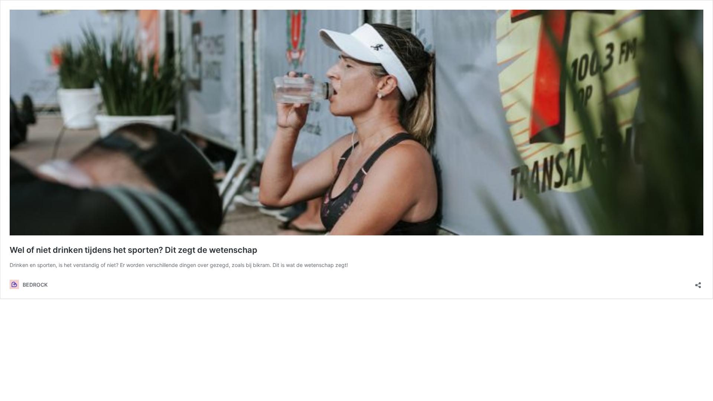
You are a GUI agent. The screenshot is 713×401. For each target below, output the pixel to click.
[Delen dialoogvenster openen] (698, 282)
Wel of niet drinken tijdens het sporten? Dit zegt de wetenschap (133, 250)
